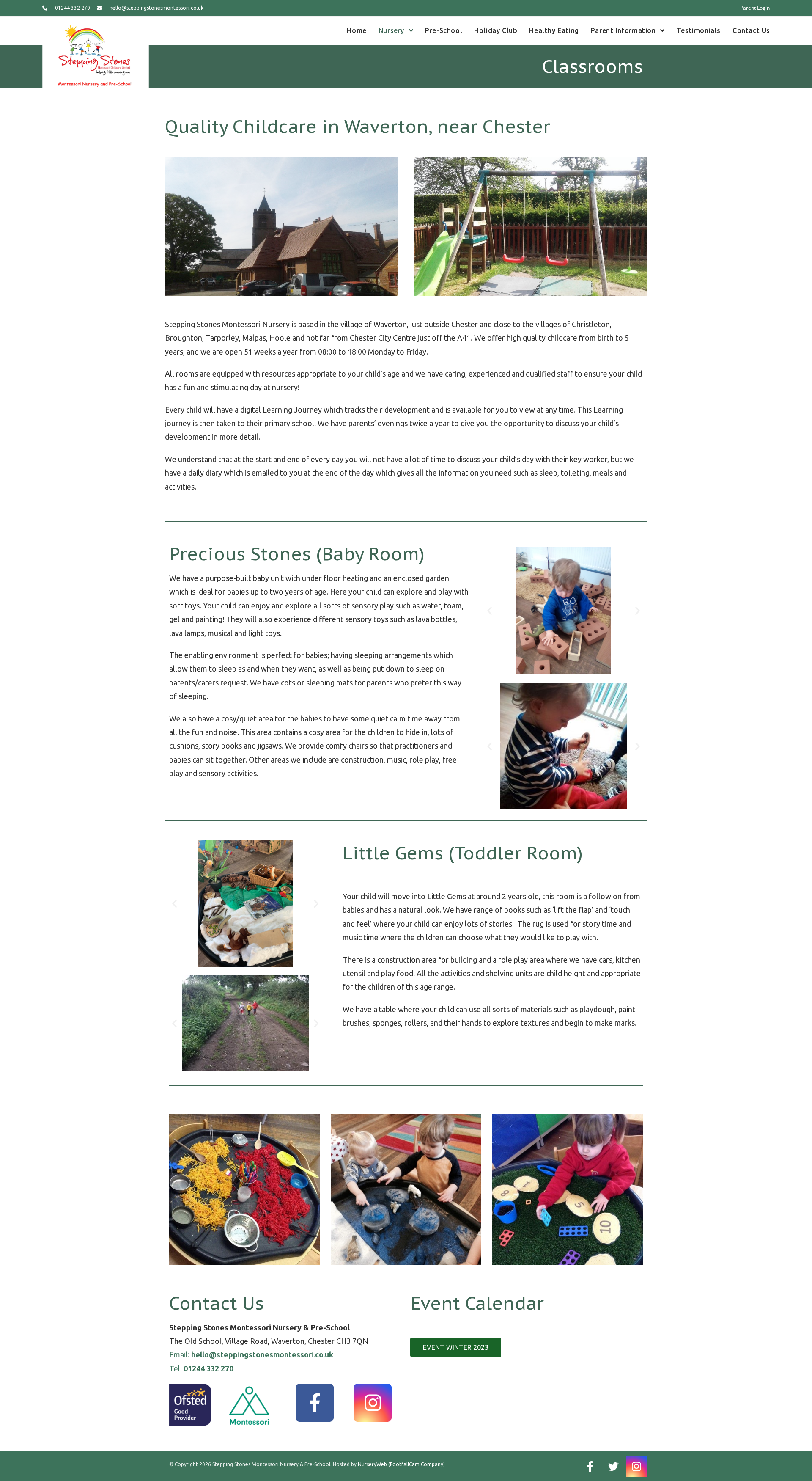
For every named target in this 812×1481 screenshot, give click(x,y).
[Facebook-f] (315, 1403)
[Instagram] (373, 1403)
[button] (489, 611)
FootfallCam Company (416, 1464)
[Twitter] (613, 1466)
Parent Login (755, 7)
